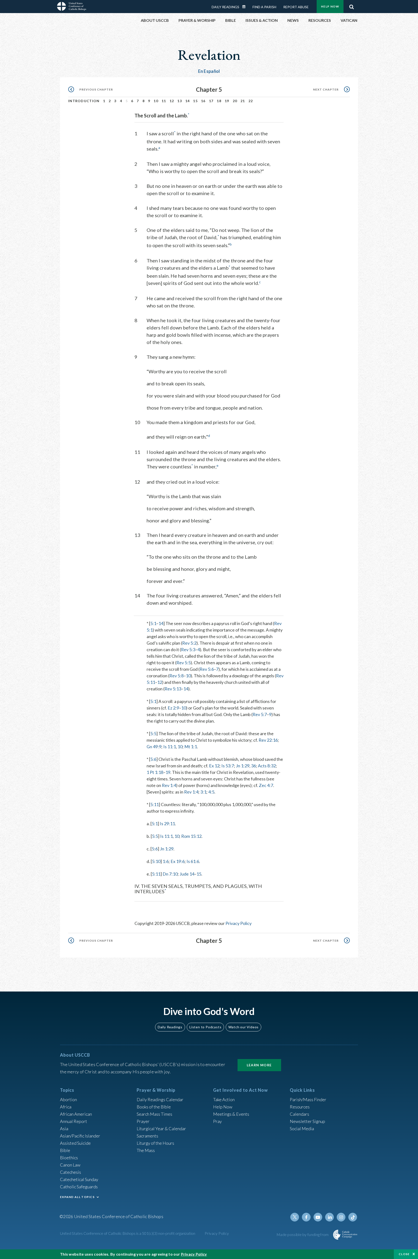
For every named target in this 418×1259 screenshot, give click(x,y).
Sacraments (147, 1135)
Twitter (294, 1217)
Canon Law (70, 1164)
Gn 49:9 (154, 746)
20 (235, 101)
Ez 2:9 (173, 707)
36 (253, 765)
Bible (65, 1150)
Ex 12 (214, 765)
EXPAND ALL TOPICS (77, 1197)
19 (227, 101)
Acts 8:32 (267, 765)
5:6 (153, 759)
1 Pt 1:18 (155, 772)
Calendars (299, 1114)
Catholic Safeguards (79, 1186)
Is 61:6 (193, 861)
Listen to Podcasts (205, 1027)
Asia (64, 1128)
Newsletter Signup (307, 1121)
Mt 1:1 (190, 746)
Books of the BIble (154, 1106)
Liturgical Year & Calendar (161, 1128)
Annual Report (73, 1121)
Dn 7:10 (170, 874)
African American (76, 1114)
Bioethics (69, 1157)
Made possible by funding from (302, 1234)
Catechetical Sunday (79, 1179)
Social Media (302, 1128)
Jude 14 (186, 874)
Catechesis (70, 1172)
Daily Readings (225, 7)
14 (187, 101)
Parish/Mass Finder (308, 1099)
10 (156, 101)
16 (203, 101)
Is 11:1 (169, 746)
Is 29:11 (167, 823)
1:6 (166, 861)
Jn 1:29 (242, 765)
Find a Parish (264, 7)
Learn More (259, 1065)
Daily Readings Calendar (245, 6)
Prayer (143, 1121)
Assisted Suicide (75, 1143)
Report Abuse (296, 7)
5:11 (154, 804)
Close (404, 1254)
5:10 (156, 861)
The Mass (146, 1150)
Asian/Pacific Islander (80, 1135)
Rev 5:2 (189, 643)
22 (250, 101)
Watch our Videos (243, 1027)
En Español (209, 71)
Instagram (341, 1217)
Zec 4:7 (266, 785)
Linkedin (329, 1217)
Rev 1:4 (169, 785)
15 (195, 101)
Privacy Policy (238, 923)
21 (242, 101)
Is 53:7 (227, 765)
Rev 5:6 (207, 669)
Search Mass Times (154, 1114)
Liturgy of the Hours (155, 1143)
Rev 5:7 (260, 714)
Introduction (84, 101)
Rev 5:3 (188, 649)
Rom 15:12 (191, 836)
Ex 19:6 (178, 861)
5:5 (153, 733)
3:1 (203, 791)
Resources (300, 1106)
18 (219, 101)
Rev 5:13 (172, 688)
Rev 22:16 (268, 740)
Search (351, 5)
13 (179, 101)
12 (172, 101)
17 (211, 101)
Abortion (68, 1099)
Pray (217, 1121)
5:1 (153, 623)
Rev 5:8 (176, 675)
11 (164, 101)
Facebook (306, 1217)
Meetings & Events (231, 1114)
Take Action (224, 1099)
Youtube (318, 1217)
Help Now (330, 6)
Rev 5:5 (183, 662)
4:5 (211, 791)
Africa (65, 1106)
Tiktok (352, 1217)
